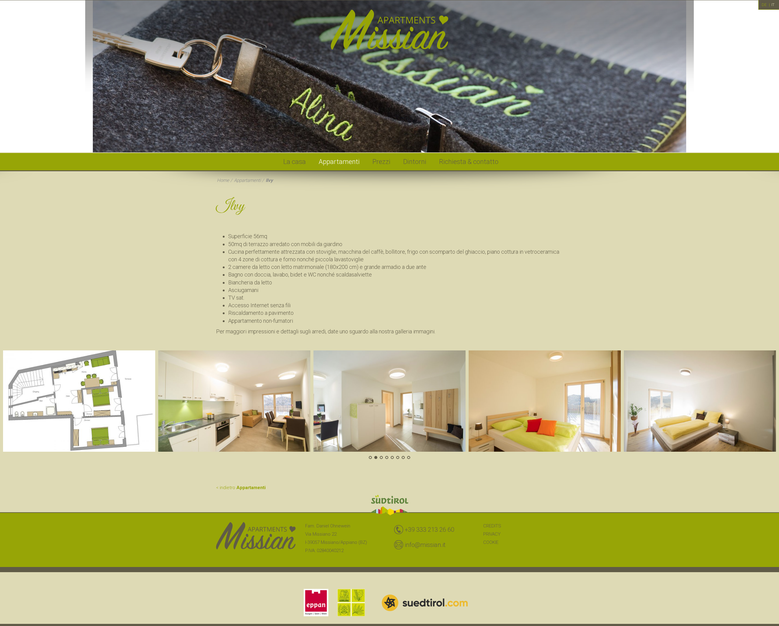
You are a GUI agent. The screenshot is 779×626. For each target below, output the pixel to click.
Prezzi (381, 161)
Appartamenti (339, 161)
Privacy (492, 534)
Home (223, 180)
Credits (492, 526)
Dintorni (414, 161)
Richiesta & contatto (468, 161)
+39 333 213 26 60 (429, 529)
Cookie (490, 542)
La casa (294, 161)
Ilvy (269, 180)
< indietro (241, 487)
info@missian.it (425, 544)
